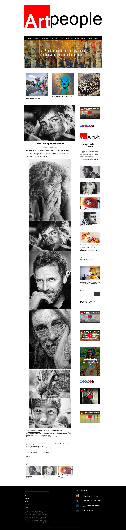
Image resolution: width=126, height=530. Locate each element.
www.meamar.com (92, 283)
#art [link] (31, 447)
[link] (35, 446)
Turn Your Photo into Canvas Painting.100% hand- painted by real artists (90, 361)
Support (27, 504)
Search (82, 290)
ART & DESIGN (36, 38)
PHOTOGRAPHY (55, 38)
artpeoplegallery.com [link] (50, 443)
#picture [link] (56, 447)
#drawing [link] (40, 447)
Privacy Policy (28, 501)
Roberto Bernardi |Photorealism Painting (92, 500)
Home (29, 38)
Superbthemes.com (75, 528)
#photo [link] (47, 447)
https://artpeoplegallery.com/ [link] (62, 443)
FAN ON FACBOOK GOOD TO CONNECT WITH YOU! (87, 302)
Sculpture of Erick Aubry (88, 510)
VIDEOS (83, 38)
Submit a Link (28, 495)
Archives (82, 257)
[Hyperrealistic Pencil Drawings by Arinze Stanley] (33, 470)
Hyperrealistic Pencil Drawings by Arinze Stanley (89, 179)
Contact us (27, 493)
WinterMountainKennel (34, 432)
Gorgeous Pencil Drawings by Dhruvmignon (87, 225)
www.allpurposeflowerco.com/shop (88, 250)
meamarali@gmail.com (42, 522)
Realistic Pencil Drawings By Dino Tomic (89, 209)
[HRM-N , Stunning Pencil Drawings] (49, 470)
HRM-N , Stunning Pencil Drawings (49, 475)
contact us (96, 159)
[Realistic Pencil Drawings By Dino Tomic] (65, 470)
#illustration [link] (35, 447)
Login (26, 507)
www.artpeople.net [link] (39, 443)
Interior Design (65, 38)
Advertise (89, 38)
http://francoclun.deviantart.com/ (36, 440)
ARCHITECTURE (75, 38)
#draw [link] (44, 447)
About (96, 38)
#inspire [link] (28, 447)
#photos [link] (51, 447)
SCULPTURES (45, 38)
